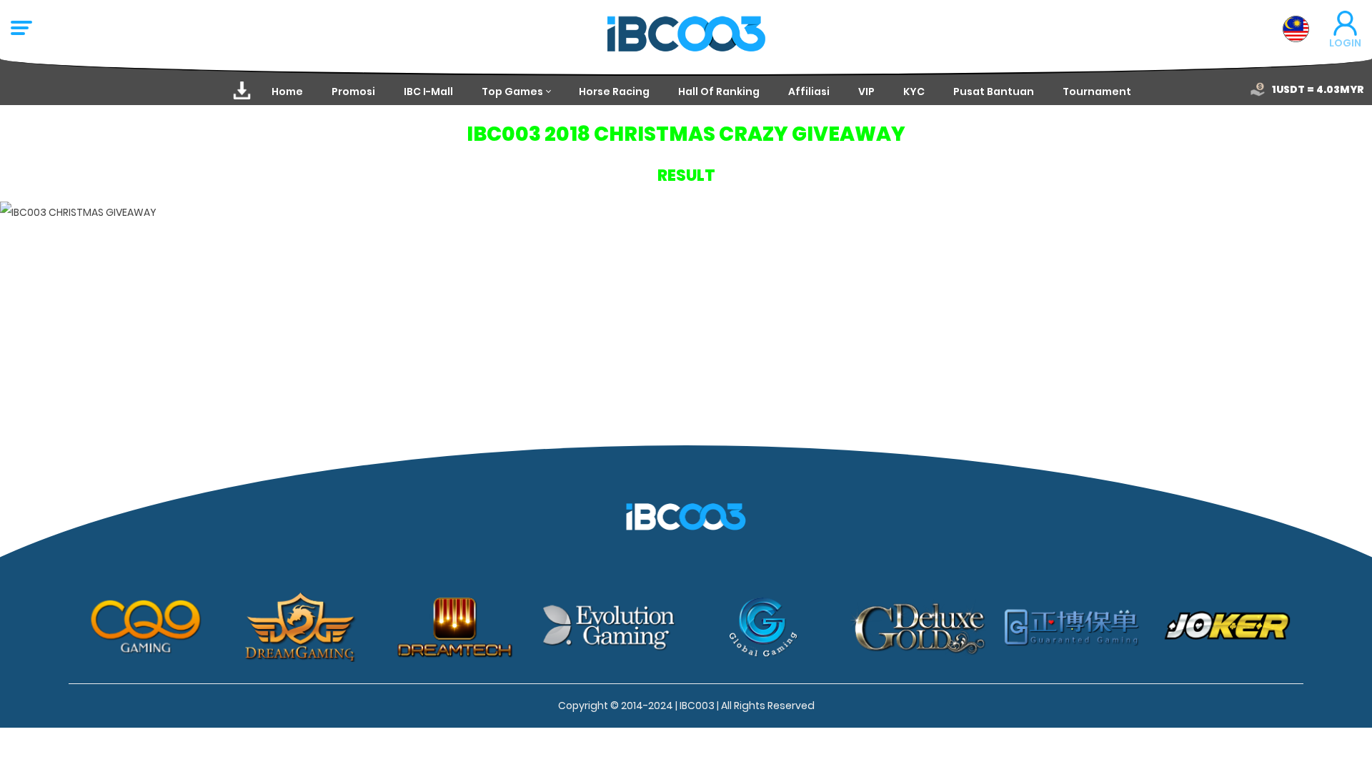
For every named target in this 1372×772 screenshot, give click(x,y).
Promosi (353, 91)
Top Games (512, 91)
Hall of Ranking (719, 91)
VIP (866, 91)
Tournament (1097, 91)
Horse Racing (614, 91)
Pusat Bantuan (993, 91)
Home (287, 91)
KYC (914, 91)
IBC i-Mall (428, 91)
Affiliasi (809, 91)
